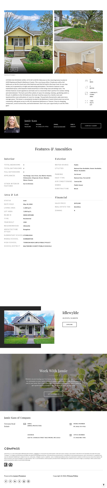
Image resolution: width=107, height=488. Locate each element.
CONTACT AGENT (91, 125)
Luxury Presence (19, 476)
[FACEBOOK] (6, 481)
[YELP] (19, 481)
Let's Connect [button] (53, 394)
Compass (36, 453)
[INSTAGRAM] (10, 481)
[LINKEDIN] (15, 481)
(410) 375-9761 (43, 126)
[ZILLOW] (24, 481)
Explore (70, 324)
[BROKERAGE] (28, 481)
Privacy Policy (72, 476)
